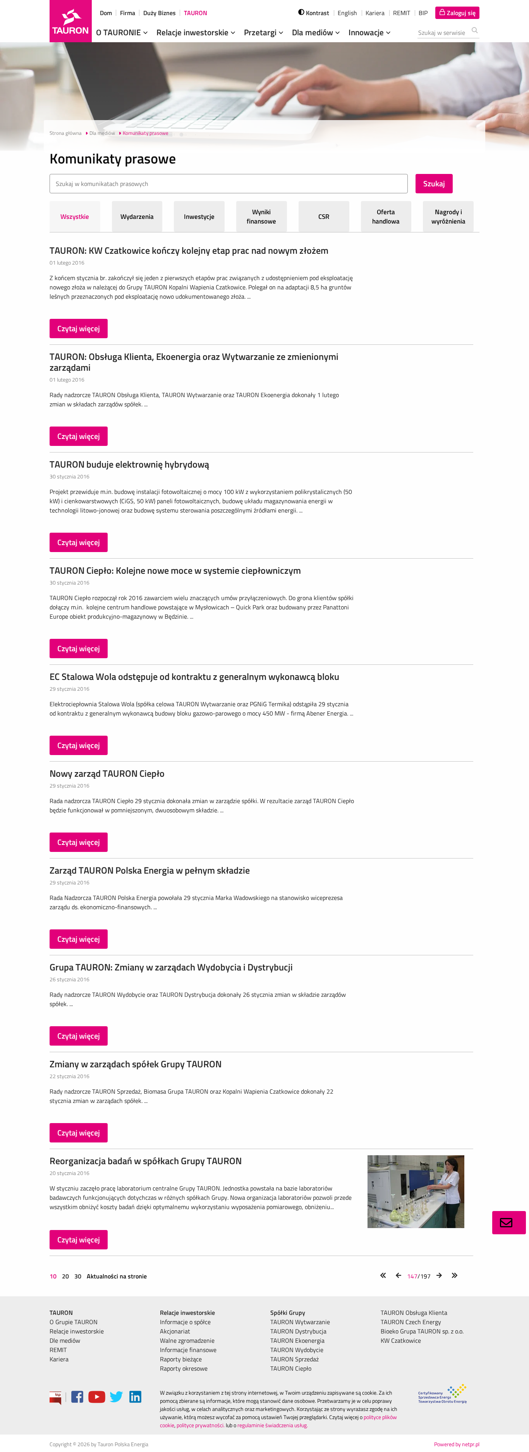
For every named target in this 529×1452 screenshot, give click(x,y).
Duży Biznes (159, 12)
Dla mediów (313, 32)
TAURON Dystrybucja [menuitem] (298, 1331)
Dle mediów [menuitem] (65, 1340)
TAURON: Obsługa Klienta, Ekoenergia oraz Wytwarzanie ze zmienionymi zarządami (194, 361)
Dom (106, 12)
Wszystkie (74, 217)
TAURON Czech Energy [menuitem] (411, 1321)
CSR (324, 217)
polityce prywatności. (201, 1425)
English (347, 12)
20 (65, 1276)
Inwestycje (199, 217)
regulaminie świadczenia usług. (272, 1425)
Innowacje (367, 32)
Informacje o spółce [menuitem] (185, 1321)
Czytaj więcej (78, 328)
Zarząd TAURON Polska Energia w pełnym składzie (150, 870)
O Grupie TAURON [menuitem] (74, 1321)
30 (77, 1276)
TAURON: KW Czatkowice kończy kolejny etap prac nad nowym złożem (189, 250)
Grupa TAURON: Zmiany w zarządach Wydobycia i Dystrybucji (171, 967)
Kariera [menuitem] (59, 1359)
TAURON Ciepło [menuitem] (290, 1368)
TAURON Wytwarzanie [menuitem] (300, 1321)
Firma (127, 12)
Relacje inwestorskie (193, 32)
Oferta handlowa (386, 216)
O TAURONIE (119, 32)
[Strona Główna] (71, 21)
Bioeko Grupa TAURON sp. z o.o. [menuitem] (422, 1331)
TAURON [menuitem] (61, 1312)
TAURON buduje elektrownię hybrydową (129, 464)
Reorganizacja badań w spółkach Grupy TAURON (146, 1161)
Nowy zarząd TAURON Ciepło (107, 773)
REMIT (401, 12)
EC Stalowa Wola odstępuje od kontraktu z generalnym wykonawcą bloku (194, 676)
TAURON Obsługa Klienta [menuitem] (414, 1312)
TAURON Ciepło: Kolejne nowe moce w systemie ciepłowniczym (175, 570)
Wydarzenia (137, 217)
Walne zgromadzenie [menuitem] (187, 1340)
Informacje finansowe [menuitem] (188, 1349)
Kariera (375, 12)
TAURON (195, 12)
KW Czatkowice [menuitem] (401, 1340)
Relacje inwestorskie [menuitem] (77, 1331)
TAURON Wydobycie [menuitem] (296, 1349)
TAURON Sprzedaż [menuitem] (294, 1359)
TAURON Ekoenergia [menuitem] (297, 1340)
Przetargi (261, 32)
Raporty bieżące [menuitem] (181, 1359)
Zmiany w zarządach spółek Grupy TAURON (136, 1064)
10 (54, 1276)
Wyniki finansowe (261, 216)
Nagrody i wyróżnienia (448, 216)
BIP (423, 12)
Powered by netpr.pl (456, 1444)
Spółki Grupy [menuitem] (287, 1312)
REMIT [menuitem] (58, 1349)
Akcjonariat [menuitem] (175, 1331)
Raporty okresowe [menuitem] (184, 1368)
